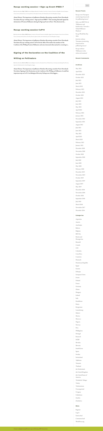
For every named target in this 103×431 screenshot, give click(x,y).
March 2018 (79, 204)
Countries (50, 11)
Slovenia (32, 36)
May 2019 (78, 187)
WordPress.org (80, 421)
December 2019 (80, 172)
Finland (21, 13)
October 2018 (80, 195)
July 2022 (78, 101)
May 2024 (78, 68)
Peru (34, 13)
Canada (78, 245)
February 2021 (80, 142)
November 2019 (80, 175)
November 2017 (80, 207)
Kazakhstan (79, 301)
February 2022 (80, 113)
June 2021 (78, 130)
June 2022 (78, 104)
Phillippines (79, 331)
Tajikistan (78, 360)
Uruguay (59, 13)
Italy (77, 298)
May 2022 (78, 107)
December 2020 (80, 148)
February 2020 (80, 169)
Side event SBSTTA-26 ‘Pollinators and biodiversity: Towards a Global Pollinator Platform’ (82, 26)
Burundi (36, 11)
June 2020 (78, 163)
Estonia (62, 11)
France (24, 13)
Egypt (50, 34)
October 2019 (80, 178)
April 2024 (79, 71)
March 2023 (79, 86)
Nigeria (78, 322)
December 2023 (80, 74)
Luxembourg (60, 62)
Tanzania (78, 363)
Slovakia (29, 36)
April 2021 (79, 136)
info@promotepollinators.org (25, 429)
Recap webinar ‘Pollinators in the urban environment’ (81, 51)
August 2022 (79, 98)
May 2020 (78, 166)
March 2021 (79, 139)
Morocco (78, 319)
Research (78, 337)
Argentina (79, 219)
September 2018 (80, 198)
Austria (29, 11)
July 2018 (78, 201)
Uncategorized (80, 389)
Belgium (33, 11)
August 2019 (79, 184)
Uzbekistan (79, 395)
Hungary (78, 292)
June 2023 (78, 83)
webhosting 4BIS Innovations (40, 429)
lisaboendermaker (18, 11)
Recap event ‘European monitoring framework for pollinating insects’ (82, 17)
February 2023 (80, 89)
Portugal (78, 334)
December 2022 (80, 92)
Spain (37, 13)
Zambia (78, 398)
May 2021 (78, 133)
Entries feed (79, 416)
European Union (58, 34)
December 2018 (80, 190)
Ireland (22, 36)
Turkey (78, 383)
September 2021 (80, 122)
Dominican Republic (56, 11)
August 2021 (79, 125)
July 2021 (78, 128)
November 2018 (80, 193)
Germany (28, 13)
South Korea (79, 348)
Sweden (40, 13)
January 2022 (79, 116)
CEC (77, 248)
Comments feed (80, 418)
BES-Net (78, 234)
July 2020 (78, 160)
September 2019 (80, 181)
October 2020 (80, 154)
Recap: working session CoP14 (29, 30)
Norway (78, 325)
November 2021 (80, 119)
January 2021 (79, 145)
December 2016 (80, 210)
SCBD (77, 339)
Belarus (78, 228)
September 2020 (80, 157)
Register (78, 410)
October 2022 (80, 95)
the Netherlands (45, 13)
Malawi (78, 313)
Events (18, 13)
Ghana (78, 289)
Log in (77, 413)
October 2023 (80, 77)
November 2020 (80, 151)
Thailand (78, 366)
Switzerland (79, 357)
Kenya (77, 304)
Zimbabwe (79, 401)
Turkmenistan (80, 386)
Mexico (31, 13)
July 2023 (78, 80)
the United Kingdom (53, 13)
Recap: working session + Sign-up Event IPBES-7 (39, 7)
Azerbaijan (79, 225)
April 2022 (79, 110)
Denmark (38, 34)
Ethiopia (78, 272)
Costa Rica (45, 11)
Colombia (41, 11)
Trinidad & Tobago (81, 380)
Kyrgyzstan (79, 307)
